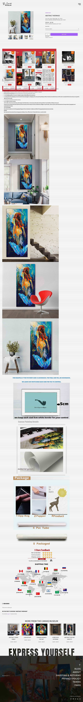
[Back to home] (7, 4)
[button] (79, 4)
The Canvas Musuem (77, 696)
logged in (9, 614)
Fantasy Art (48, 12)
